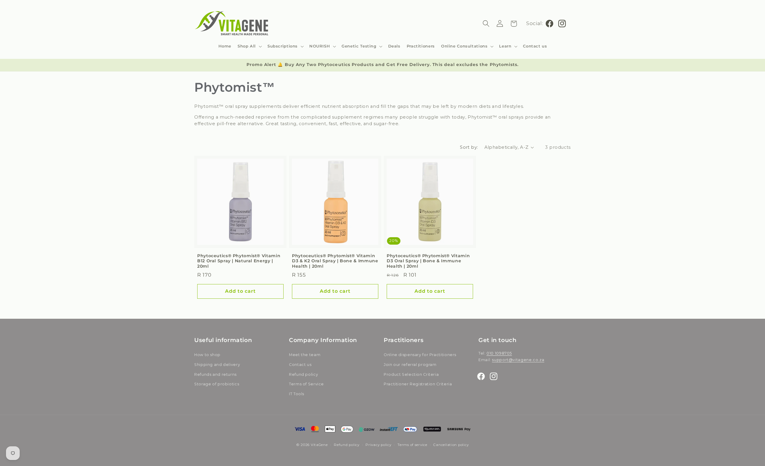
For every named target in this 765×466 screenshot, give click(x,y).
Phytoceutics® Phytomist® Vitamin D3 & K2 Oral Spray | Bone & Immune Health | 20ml (335, 261)
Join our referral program (410, 364)
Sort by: (469, 147)
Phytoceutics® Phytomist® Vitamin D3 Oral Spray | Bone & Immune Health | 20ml (428, 261)
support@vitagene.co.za (518, 360)
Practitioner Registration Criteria (418, 384)
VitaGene (319, 445)
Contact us (300, 364)
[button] (249, 46)
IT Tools (296, 394)
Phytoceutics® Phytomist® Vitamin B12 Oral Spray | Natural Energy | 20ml (238, 261)
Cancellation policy (451, 445)
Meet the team (304, 355)
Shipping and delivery (217, 364)
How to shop (207, 355)
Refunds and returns (215, 374)
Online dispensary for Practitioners (420, 355)
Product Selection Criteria (411, 374)
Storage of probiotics (216, 384)
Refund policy (303, 374)
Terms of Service (306, 384)
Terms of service (412, 445)
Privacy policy (378, 445)
